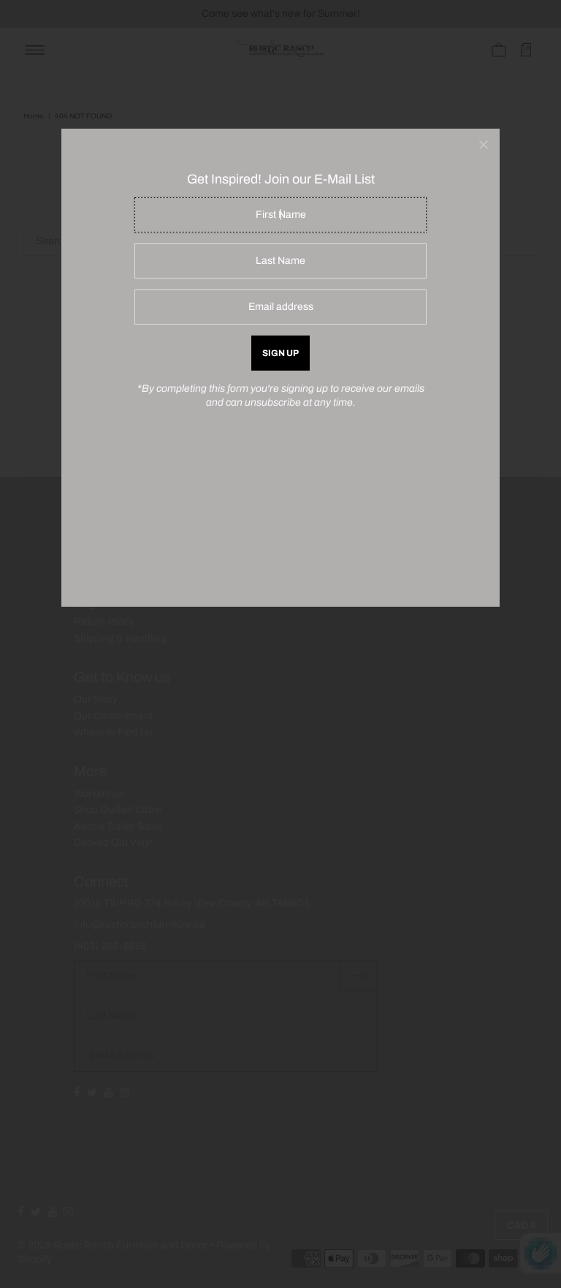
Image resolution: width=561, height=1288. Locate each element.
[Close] (484, 145)
